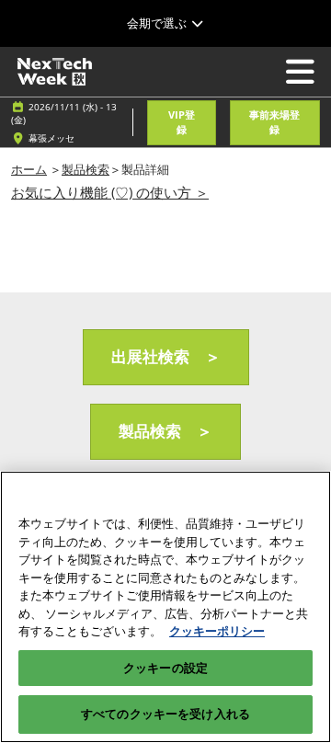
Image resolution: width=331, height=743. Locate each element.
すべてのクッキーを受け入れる (165, 713)
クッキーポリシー (217, 631)
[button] (181, 122)
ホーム (29, 169)
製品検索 (85, 169)
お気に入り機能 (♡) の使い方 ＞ (110, 192)
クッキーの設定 (165, 667)
